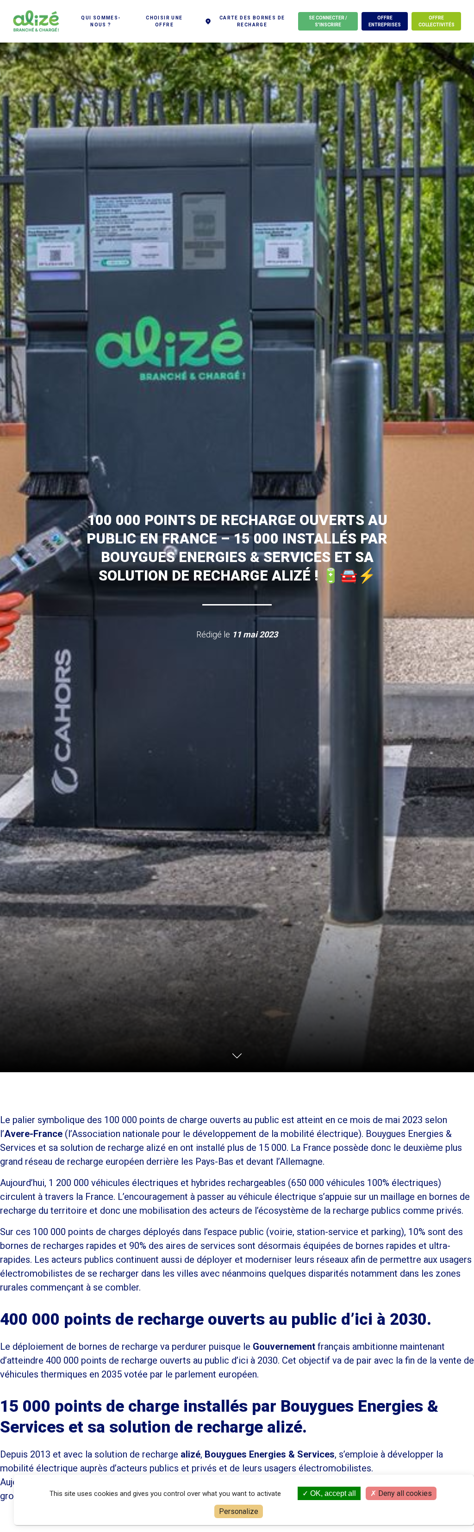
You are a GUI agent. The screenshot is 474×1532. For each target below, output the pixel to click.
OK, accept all (332, 1493)
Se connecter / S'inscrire (328, 21)
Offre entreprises (384, 21)
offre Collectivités (436, 21)
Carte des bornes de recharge (252, 21)
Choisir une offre (164, 21)
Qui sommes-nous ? (100, 21)
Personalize (238, 1511)
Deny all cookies (404, 1493)
